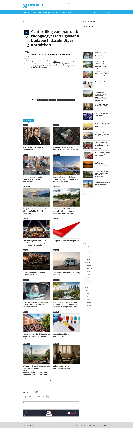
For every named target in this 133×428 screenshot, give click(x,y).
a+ (27, 66)
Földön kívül (90, 306)
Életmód (55, 12)
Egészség (55, 311)
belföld (46, 99)
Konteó (89, 302)
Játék (88, 278)
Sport (88, 271)
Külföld (25, 218)
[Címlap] (25, 6)
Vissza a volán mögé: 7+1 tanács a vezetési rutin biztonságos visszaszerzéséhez (36, 304)
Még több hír (51, 381)
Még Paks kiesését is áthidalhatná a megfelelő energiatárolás (102, 134)
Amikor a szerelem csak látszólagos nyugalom (62, 367)
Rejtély (89, 299)
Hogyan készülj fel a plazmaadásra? (61, 335)
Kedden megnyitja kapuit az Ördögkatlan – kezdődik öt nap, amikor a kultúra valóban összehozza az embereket (102, 145)
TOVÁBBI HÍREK (29, 120)
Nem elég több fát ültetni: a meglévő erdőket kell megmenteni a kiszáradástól (102, 174)
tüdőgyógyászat (61, 99)
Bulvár (55, 218)
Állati (88, 284)
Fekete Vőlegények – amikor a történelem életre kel (34, 273)
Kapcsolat (105, 425)
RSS (109, 425)
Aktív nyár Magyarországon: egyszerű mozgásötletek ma (102, 182)
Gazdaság (46, 12)
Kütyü (88, 259)
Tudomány (36, 12)
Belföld (49, 49)
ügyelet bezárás (70, 99)
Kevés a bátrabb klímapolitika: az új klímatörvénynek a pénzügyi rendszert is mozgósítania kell (66, 304)
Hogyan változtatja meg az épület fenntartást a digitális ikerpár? (66, 148)
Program (89, 265)
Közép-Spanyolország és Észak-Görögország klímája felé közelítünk (35, 211)
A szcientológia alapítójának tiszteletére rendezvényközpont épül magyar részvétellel (35, 243)
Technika (55, 125)
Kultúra (26, 12)
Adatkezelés (98, 425)
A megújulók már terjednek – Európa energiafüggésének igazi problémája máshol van (65, 179)
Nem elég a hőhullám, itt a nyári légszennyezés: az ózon (102, 125)
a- (25, 66)
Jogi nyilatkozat (90, 425)
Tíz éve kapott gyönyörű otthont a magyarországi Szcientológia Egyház (36, 336)
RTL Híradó (56, 62)
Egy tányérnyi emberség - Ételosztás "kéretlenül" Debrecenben (33, 179)
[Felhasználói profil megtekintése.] (26, 32)
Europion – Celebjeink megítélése (66, 241)
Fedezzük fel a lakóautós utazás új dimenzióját (66, 273)
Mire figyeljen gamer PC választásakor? (101, 114)
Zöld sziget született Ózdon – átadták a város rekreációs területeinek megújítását (64, 211)
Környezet (56, 154)
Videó (70, 12)
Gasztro (89, 274)
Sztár (88, 293)
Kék (88, 296)
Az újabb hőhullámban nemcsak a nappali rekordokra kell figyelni (101, 163)
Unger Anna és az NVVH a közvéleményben (33, 148)
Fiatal (63, 12)
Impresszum (83, 425)
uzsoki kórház (52, 99)
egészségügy (40, 99)
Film (88, 247)
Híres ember (26, 37)
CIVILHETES (36, 5)
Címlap (76, 425)
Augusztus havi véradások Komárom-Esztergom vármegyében (102, 154)
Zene (88, 250)
